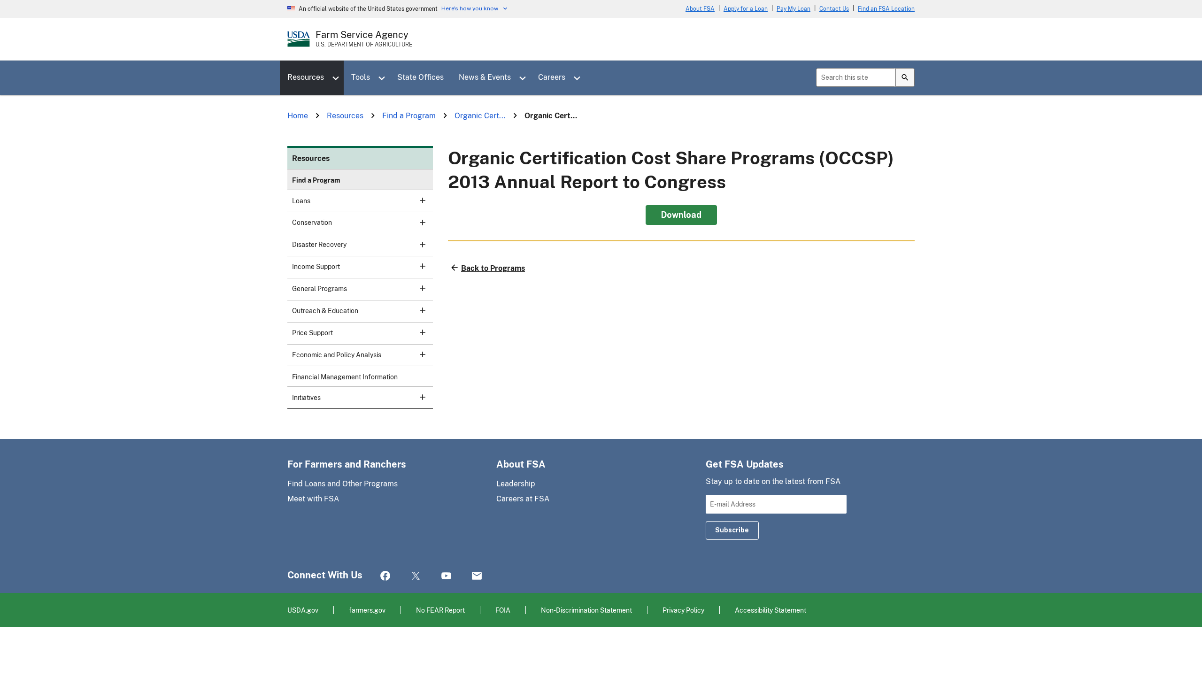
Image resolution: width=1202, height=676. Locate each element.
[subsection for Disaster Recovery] (417, 244)
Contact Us (834, 9)
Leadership (515, 483)
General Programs (319, 288)
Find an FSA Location (886, 9)
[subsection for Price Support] (417, 332)
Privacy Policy (683, 610)
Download (681, 215)
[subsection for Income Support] (417, 266)
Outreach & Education (325, 311)
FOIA (502, 610)
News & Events (485, 77)
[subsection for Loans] (417, 200)
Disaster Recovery (319, 244)
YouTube (446, 576)
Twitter (416, 576)
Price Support (312, 333)
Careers (551, 77)
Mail (477, 576)
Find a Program (316, 180)
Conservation (312, 222)
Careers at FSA (522, 498)
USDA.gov (302, 610)
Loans (301, 201)
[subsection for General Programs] (417, 288)
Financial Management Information (345, 377)
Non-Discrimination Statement (586, 610)
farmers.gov (367, 610)
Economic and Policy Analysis (336, 355)
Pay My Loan (793, 9)
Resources (305, 77)
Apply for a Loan (746, 9)
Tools (360, 77)
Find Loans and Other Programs (342, 483)
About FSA (700, 9)
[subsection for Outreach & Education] (417, 310)
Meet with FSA (313, 498)
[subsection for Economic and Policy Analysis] (417, 354)
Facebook (385, 576)
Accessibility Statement (770, 610)
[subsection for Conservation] (417, 222)
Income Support (316, 266)
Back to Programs (493, 268)
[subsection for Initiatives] (417, 397)
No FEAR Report (440, 610)
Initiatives (306, 397)
